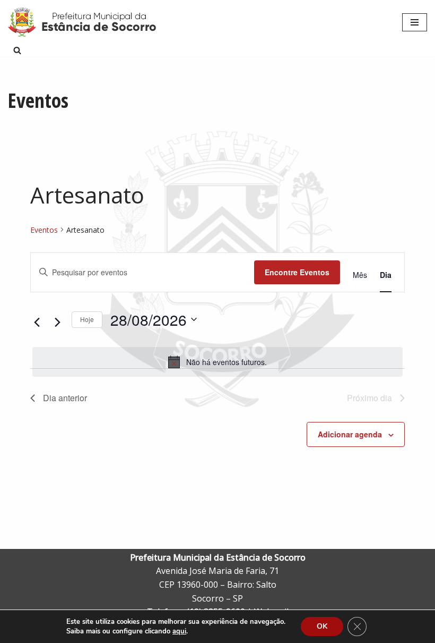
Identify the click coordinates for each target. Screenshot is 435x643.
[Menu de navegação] (414, 22)
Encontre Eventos (297, 272)
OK (322, 626)
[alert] (217, 362)
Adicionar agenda (350, 434)
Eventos (44, 230)
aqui (179, 631)
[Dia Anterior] (36, 322)
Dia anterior (65, 398)
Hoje (87, 319)
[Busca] (17, 50)
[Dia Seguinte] (57, 322)
